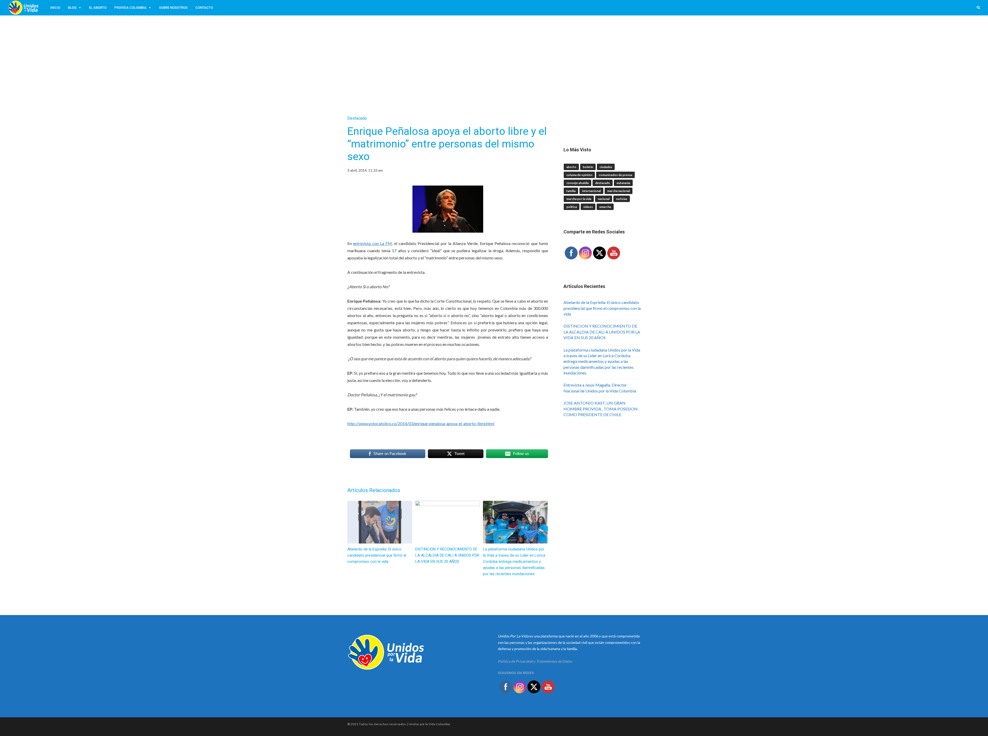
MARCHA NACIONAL (618, 191)
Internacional (591, 191)
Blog (72, 8)
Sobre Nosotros (173, 8)
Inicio (55, 8)
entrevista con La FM (372, 243)
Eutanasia (623, 183)
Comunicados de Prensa (615, 175)
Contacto (204, 8)
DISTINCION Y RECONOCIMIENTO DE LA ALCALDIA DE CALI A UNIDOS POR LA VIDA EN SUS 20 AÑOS (601, 331)
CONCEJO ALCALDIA (577, 183)
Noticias (621, 199)
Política (571, 207)
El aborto (98, 8)
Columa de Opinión (579, 175)
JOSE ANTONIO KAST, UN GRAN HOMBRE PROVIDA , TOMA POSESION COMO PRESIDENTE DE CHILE (600, 408)
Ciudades (605, 167)
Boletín (588, 167)
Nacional (604, 199)
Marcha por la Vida (578, 199)
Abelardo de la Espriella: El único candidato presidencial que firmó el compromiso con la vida (602, 308)
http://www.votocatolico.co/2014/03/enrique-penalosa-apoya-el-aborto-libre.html (420, 423)
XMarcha (605, 207)
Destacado (357, 118)
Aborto (571, 167)
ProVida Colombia (130, 8)
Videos (588, 207)
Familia (571, 191)
